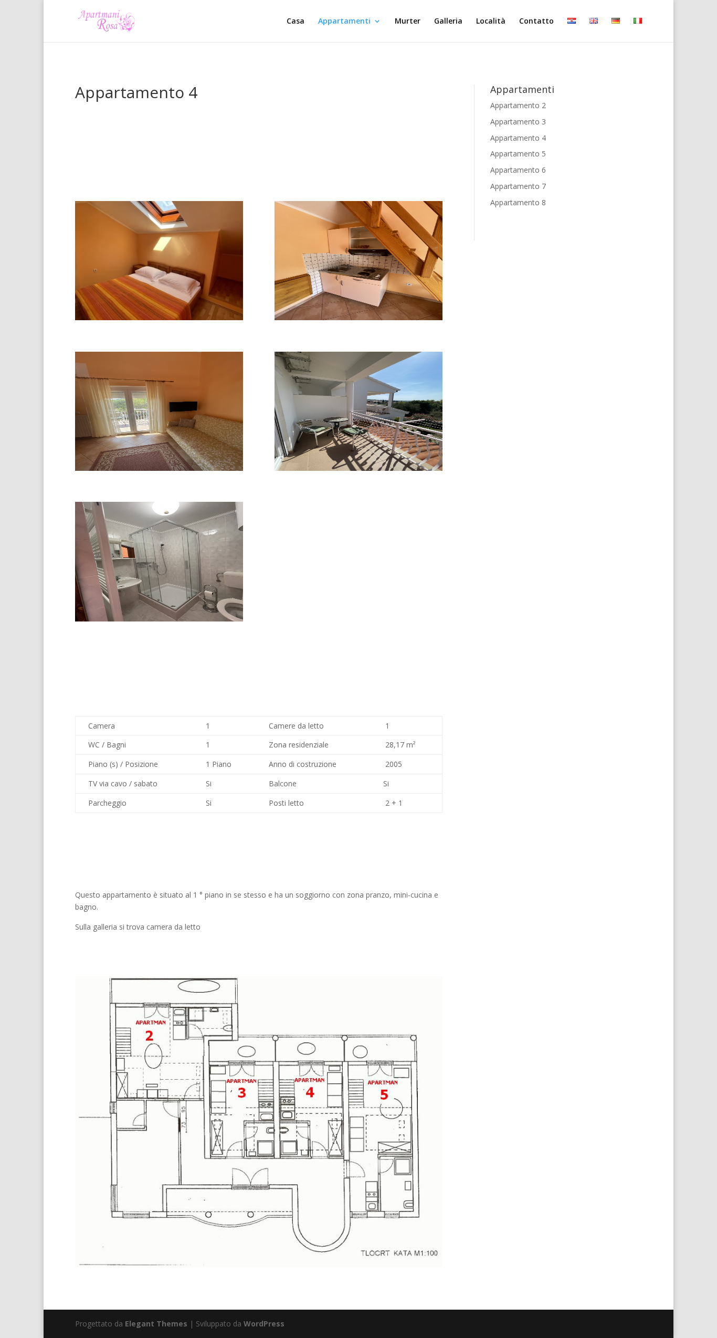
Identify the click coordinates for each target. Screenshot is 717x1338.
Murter (407, 21)
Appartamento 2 (518, 105)
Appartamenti (344, 21)
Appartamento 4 (518, 138)
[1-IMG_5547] (159, 619)
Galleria (448, 21)
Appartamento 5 (518, 154)
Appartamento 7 (518, 186)
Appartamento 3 (518, 122)
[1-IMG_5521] (159, 317)
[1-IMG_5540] (358, 468)
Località (490, 21)
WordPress (264, 1324)
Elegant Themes (156, 1324)
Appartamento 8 (518, 202)
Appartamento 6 (518, 170)
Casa (295, 21)
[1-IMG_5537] (159, 468)
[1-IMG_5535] (358, 317)
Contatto (536, 21)
